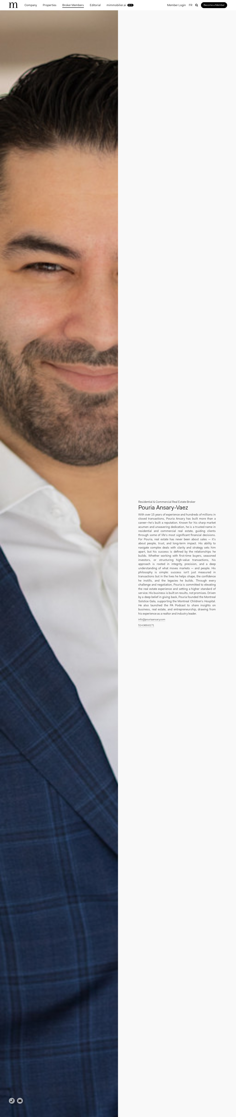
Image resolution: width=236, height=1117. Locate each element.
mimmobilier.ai (120, 5)
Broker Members (73, 5)
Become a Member (214, 5)
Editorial (95, 5)
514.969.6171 (146, 625)
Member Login (176, 5)
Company (31, 5)
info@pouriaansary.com (151, 619)
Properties (49, 5)
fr (190, 5)
